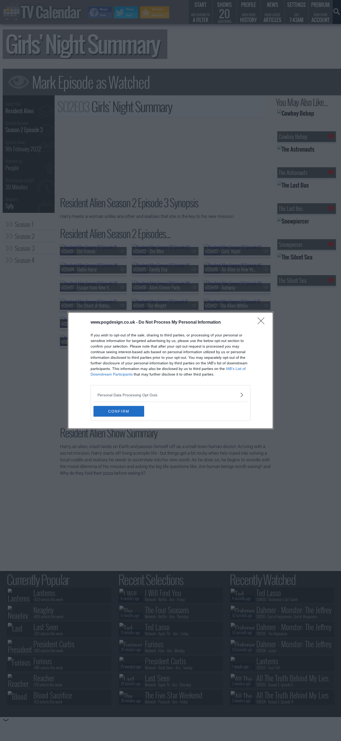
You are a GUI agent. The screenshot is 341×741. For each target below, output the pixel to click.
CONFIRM (118, 411)
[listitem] (170, 395)
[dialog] (170, 370)
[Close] (263, 322)
